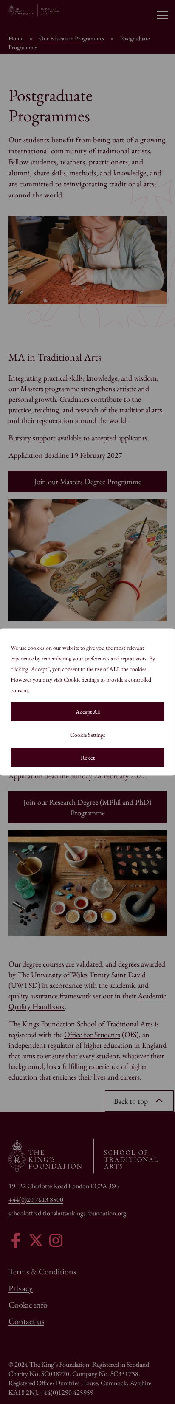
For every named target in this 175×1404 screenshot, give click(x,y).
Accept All (88, 712)
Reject (88, 757)
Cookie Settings (87, 735)
